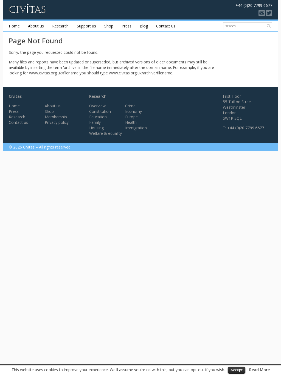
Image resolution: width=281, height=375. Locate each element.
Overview (97, 105)
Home (14, 26)
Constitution (100, 111)
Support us (86, 26)
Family (95, 122)
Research (60, 26)
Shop (108, 26)
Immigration (136, 127)
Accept (237, 369)
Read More (259, 369)
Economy (133, 111)
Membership (56, 116)
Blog (144, 26)
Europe (131, 116)
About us (36, 26)
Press (126, 26)
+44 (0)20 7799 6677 (245, 127)
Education (98, 116)
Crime (130, 105)
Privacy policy (57, 122)
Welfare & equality (105, 133)
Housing (96, 127)
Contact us (165, 26)
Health (131, 122)
